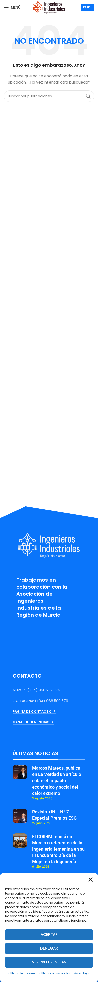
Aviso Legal (82, 973)
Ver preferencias (49, 962)
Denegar (49, 948)
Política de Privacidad (55, 973)
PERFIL (87, 7)
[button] (90, 879)
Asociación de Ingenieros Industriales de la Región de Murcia (38, 604)
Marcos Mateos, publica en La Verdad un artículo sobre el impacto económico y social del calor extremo (56, 780)
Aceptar (49, 934)
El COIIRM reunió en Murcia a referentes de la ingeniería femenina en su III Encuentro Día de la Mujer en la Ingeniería (58, 849)
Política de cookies (21, 973)
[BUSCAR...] (88, 96)
